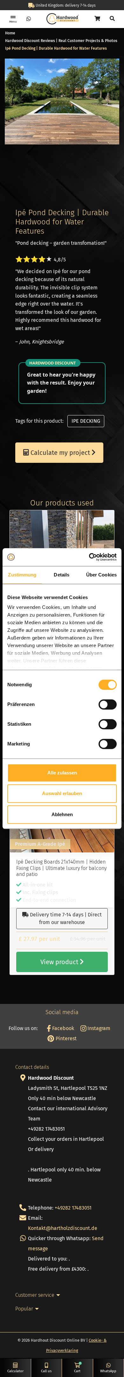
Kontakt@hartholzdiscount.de (62, 1228)
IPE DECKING (86, 421)
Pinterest (65, 1038)
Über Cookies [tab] (101, 574)
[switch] (108, 704)
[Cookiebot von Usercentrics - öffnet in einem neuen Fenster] (89, 557)
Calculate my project (60, 452)
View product (60, 962)
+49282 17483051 (73, 1208)
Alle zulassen (62, 772)
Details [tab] (61, 574)
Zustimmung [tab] (22, 574)
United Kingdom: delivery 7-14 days (65, 5)
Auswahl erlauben (62, 793)
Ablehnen (62, 814)
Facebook (62, 1028)
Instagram (98, 1028)
